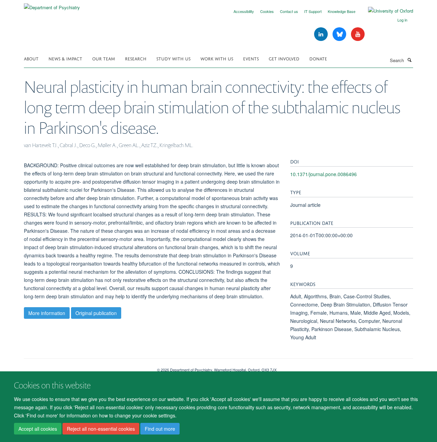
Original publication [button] (96, 313)
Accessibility (244, 11)
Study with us (173, 58)
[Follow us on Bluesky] (340, 34)
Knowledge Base (341, 11)
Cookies (267, 11)
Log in (402, 20)
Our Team (103, 58)
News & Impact (65, 58)
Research (135, 58)
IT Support (313, 11)
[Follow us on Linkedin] (321, 34)
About (31, 58)
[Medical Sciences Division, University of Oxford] (85, 367)
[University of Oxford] (385, 11)
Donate (318, 58)
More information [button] (46, 313)
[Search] (409, 59)
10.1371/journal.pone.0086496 (323, 174)
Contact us (289, 11)
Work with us (216, 58)
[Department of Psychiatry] (52, 5)
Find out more (160, 428)
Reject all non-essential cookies (101, 428)
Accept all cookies (37, 428)
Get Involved (284, 58)
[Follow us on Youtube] (358, 34)
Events (251, 58)
